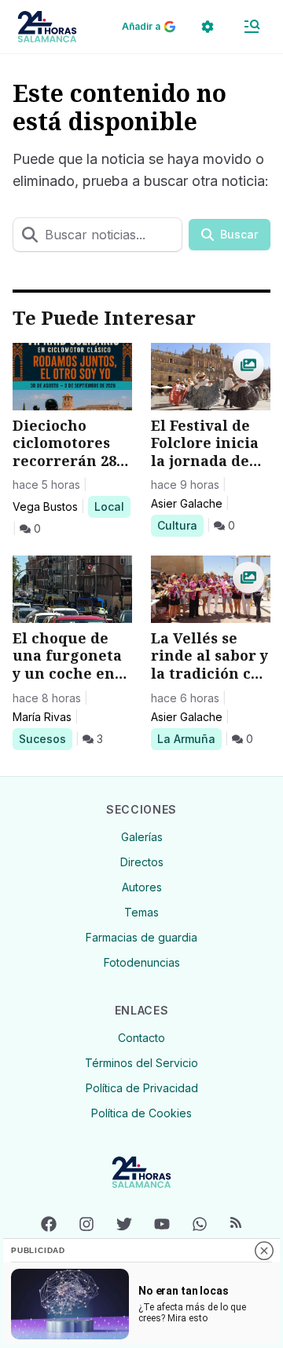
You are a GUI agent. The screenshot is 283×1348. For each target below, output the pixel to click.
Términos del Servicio (141, 1062)
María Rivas (42, 716)
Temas (141, 912)
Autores (142, 887)
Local (112, 506)
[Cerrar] (264, 1250)
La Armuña (185, 738)
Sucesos (45, 738)
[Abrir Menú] (251, 27)
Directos (142, 862)
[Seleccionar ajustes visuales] (207, 26)
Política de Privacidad (142, 1088)
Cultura (180, 525)
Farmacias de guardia (141, 937)
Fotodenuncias (142, 962)
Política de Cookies (141, 1113)
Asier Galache (186, 503)
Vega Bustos (45, 506)
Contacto (141, 1037)
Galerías (142, 836)
